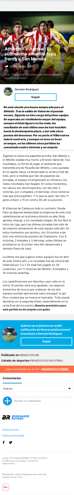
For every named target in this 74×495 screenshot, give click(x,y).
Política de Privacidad (13, 435)
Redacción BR (29, 355)
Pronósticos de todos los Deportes (44, 74)
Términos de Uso (10, 429)
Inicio (7, 74)
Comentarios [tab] (12, 378)
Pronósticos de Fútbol (15, 77)
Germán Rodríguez (27, 89)
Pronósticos (18, 74)
